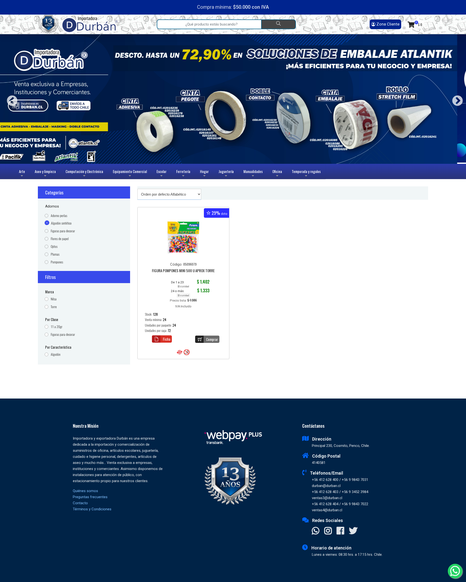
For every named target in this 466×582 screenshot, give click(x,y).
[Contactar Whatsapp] (315, 531)
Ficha (166, 339)
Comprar (212, 339)
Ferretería (183, 174)
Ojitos (54, 246)
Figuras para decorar (63, 231)
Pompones (57, 262)
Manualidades (253, 174)
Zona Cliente (387, 24)
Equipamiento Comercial (130, 174)
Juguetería (226, 174)
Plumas (55, 254)
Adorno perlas (59, 215)
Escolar (161, 174)
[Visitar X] (353, 531)
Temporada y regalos (306, 174)
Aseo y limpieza (45, 174)
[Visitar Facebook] (340, 531)
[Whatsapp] (455, 571)
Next (455, 99)
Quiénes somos (85, 491)
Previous (10, 99)
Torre (54, 306)
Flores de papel (60, 238)
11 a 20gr (56, 326)
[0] (411, 24)
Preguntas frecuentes (90, 497)
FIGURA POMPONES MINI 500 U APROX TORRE (183, 271)
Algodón (55, 354)
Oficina (277, 174)
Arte (22, 174)
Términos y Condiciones (92, 509)
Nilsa (54, 299)
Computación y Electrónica (84, 174)
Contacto (80, 503)
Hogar (204, 174)
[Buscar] (278, 24)
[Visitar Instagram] (328, 531)
